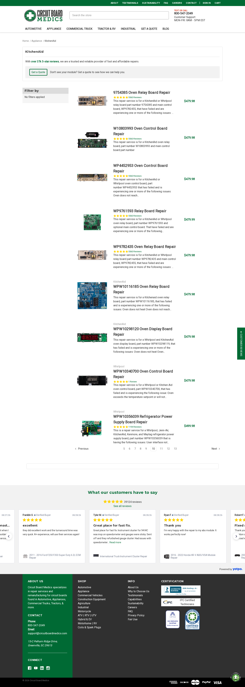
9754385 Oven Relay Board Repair (141, 92)
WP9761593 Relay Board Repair (139, 211)
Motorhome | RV (87, 623)
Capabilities (135, 599)
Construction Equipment (92, 599)
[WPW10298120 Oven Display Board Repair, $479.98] (92, 338)
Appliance (54, 28)
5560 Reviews (135, 97)
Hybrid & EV (85, 619)
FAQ (166, 3)
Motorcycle (84, 611)
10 (153, 448)
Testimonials (130, 3)
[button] (8, 536)
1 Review (132, 381)
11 (161, 448)
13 (175, 448)
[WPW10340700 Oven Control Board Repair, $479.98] (92, 381)
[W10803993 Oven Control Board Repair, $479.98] (92, 138)
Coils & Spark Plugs (89, 627)
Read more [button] (115, 542)
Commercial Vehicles (90, 595)
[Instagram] (48, 668)
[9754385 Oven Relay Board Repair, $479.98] (92, 102)
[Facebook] (29, 668)
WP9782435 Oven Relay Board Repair (144, 247)
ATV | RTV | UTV (87, 615)
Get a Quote (38, 72)
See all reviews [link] (123, 506)
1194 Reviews (135, 427)
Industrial (128, 28)
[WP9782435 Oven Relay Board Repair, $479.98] (92, 256)
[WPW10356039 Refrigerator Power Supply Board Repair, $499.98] (92, 427)
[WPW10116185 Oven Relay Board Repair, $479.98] (92, 295)
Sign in (207, 3)
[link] (52, 556)
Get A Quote (149, 28)
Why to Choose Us (138, 591)
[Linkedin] (42, 668)
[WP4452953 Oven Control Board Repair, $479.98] (92, 180)
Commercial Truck (79, 28)
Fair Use (133, 619)
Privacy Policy (136, 615)
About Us (133, 587)
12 (168, 448)
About (114, 3)
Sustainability (151, 3)
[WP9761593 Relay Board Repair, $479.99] (92, 220)
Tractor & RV (107, 28)
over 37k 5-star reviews (45, 61)
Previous (82, 448)
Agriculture (84, 603)
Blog (165, 28)
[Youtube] (36, 668)
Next (215, 448)
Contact (191, 3)
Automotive (33, 28)
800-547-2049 (183, 13)
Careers (177, 3)
